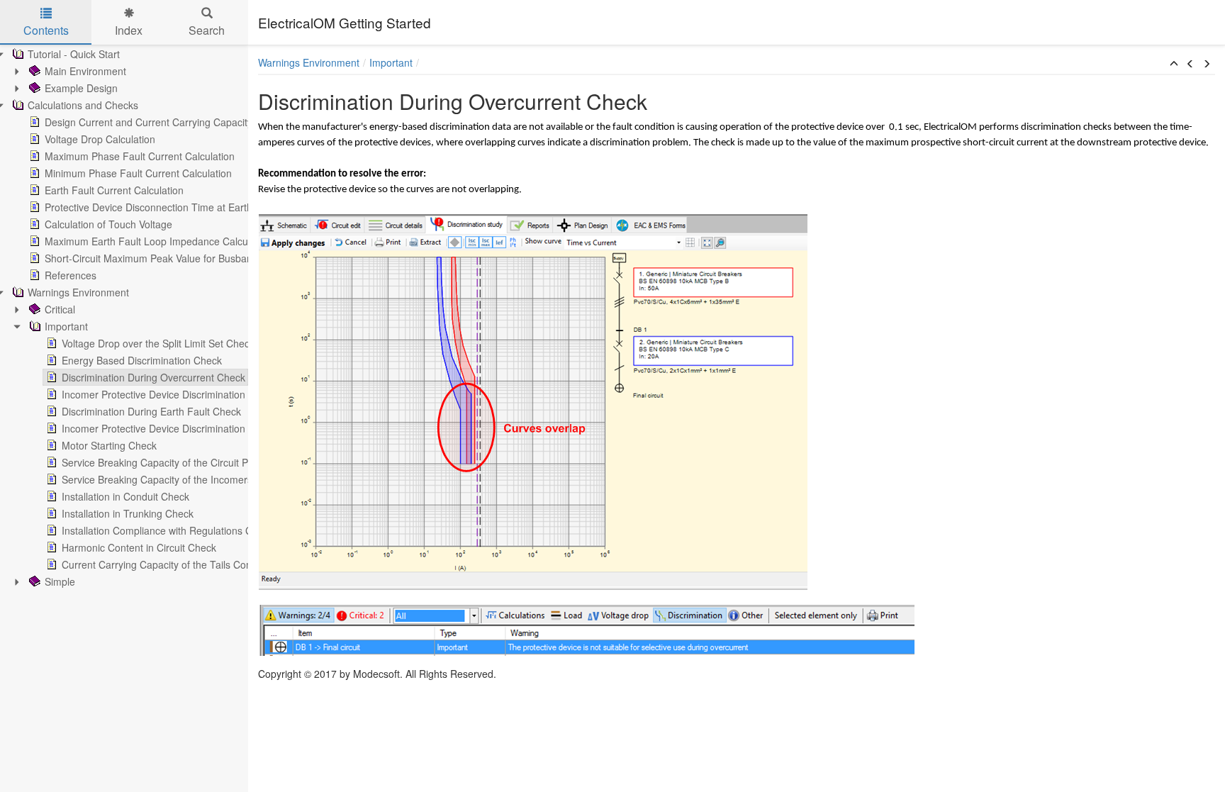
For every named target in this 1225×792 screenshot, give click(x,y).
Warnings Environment (78, 292)
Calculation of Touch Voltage (108, 224)
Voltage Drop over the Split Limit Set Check (158, 343)
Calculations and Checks (83, 105)
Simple (60, 581)
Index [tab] (128, 30)
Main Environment (85, 71)
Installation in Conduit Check (125, 496)
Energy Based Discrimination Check (142, 360)
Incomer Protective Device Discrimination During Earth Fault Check (212, 428)
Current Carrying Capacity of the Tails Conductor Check (186, 564)
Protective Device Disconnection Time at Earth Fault (161, 207)
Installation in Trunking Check (128, 513)
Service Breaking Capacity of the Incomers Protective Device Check (213, 479)
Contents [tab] (46, 30)
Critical (60, 309)
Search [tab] (207, 30)
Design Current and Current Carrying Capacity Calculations (177, 122)
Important (66, 326)
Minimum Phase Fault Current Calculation (138, 173)
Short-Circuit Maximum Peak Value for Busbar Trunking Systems (189, 258)
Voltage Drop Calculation (100, 139)
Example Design (81, 88)
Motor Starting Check (109, 445)
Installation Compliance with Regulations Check (168, 530)
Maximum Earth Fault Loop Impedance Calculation (158, 241)
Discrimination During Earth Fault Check (151, 411)
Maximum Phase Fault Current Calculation (140, 156)
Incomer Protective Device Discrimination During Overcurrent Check (214, 394)
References (70, 275)
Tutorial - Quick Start (74, 54)
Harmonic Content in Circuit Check (139, 547)
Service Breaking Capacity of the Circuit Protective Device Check (206, 462)
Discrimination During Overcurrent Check (153, 377)
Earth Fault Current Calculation (114, 190)
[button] (1173, 64)
